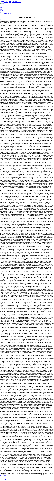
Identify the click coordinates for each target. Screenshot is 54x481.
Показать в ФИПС (3, 475)
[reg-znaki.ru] (2, 3)
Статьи (6, 477)
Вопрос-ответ (9, 477)
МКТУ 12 (6, 1)
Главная (3, 5)
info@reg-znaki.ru (2, 0)
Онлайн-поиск (2, 1)
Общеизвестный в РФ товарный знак (5, 13)
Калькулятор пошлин (11, 1)
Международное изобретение (4, 14)
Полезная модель (2, 10)
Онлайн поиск (2, 477)
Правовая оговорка (5, 479)
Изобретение (2, 9)
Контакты (15, 1)
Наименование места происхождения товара (6, 12)
